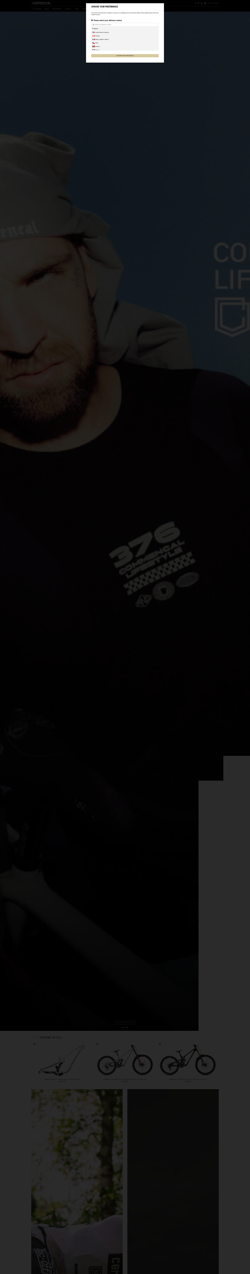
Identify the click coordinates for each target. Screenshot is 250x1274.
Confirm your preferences (125, 55)
